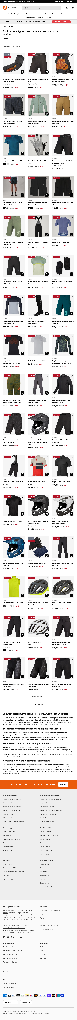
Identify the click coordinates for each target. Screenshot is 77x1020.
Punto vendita (7, 976)
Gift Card (6, 979)
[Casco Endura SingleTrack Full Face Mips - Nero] (38, 505)
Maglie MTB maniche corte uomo (50, 799)
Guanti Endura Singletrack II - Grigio (37, 162)
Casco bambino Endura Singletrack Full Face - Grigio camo (37, 442)
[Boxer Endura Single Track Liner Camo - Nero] (14, 668)
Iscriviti (63, 784)
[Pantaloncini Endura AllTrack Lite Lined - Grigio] (14, 105)
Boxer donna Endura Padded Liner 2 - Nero (61, 685)
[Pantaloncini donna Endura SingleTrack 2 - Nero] (63, 626)
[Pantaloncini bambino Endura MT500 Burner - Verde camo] (14, 384)
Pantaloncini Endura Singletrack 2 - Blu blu (63, 322)
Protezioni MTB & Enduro (48, 821)
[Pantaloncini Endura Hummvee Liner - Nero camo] (14, 424)
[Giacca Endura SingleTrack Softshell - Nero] (63, 384)
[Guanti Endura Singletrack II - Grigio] (38, 145)
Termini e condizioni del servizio (13, 947)
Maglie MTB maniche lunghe (49, 803)
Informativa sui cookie (10, 958)
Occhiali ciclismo (45, 831)
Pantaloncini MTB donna (48, 814)
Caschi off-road (45, 846)
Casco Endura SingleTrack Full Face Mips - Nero (38, 522)
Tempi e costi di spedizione (49, 925)
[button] (73, 8)
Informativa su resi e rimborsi (12, 951)
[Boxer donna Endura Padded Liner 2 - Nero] (63, 668)
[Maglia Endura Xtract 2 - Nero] (14, 505)
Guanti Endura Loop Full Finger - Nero (62, 283)
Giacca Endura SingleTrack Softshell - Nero (61, 401)
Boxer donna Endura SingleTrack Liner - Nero (38, 685)
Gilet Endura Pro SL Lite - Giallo (13, 602)
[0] (70, 8)
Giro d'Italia (23, 925)
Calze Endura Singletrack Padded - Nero (36, 322)
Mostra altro (38, 704)
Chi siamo (43, 954)
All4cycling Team (8, 987)
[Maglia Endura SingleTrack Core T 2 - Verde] (38, 266)
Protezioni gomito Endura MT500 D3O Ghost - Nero (14, 80)
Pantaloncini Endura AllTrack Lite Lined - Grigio (12, 122)
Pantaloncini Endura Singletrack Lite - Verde (13, 243)
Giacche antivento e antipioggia (13, 821)
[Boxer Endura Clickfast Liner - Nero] (38, 63)
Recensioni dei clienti (10, 962)
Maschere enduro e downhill (49, 835)
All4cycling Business (10, 983)
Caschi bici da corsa (46, 850)
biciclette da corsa (9, 917)
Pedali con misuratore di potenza (14, 872)
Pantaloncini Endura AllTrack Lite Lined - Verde (12, 204)
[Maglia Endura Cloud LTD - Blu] (14, 145)
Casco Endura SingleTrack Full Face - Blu (13, 564)
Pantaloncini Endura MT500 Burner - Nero (12, 643)
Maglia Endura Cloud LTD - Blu (12, 161)
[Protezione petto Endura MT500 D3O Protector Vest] (63, 63)
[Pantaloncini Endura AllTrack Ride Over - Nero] (38, 187)
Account (43, 918)
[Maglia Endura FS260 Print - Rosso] (38, 466)
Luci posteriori (8, 879)
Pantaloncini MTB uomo (47, 806)
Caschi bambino (45, 854)
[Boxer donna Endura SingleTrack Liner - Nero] (38, 668)
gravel (21, 917)
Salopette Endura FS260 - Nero (13, 482)
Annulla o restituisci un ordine (50, 910)
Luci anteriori (7, 875)
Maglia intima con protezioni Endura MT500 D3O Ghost (12, 362)
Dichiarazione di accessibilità (12, 966)
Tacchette (43, 872)
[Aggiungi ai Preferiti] (22, 55)
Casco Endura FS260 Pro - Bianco (36, 643)
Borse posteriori (8, 846)
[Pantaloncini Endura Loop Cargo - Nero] (63, 187)
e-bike (28, 917)
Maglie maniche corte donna (12, 806)
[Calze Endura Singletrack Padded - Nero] (38, 305)
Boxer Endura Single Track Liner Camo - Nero (13, 685)
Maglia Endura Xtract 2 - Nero (12, 521)
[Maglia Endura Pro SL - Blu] (63, 226)
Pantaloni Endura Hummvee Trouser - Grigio (37, 401)
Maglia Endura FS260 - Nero (61, 482)
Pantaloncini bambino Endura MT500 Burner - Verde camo (12, 401)
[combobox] (41, 8)
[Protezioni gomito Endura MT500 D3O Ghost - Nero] (14, 63)
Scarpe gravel (44, 875)
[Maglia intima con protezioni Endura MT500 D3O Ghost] (14, 345)
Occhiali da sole (45, 839)
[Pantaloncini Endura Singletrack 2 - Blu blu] (63, 305)
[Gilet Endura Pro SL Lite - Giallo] (14, 587)
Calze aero (43, 868)
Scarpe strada (44, 864)
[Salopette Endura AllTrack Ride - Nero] (38, 226)
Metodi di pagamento (47, 929)
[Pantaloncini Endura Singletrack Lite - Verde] (14, 226)
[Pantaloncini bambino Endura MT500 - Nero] (14, 266)
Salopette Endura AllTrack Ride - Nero (38, 243)
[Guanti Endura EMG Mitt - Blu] (38, 547)
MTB (17, 917)
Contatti (42, 914)
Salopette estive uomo (10, 803)
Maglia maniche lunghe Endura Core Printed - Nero (13, 322)
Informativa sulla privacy (11, 954)
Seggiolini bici (7, 835)
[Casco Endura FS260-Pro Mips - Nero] (63, 587)
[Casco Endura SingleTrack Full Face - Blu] (14, 547)
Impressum (43, 958)
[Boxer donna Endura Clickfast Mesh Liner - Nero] (63, 145)
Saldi (41, 951)
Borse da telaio (8, 850)
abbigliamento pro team (11, 915)
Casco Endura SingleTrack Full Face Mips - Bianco (62, 522)
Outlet (42, 947)
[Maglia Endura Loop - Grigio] (38, 345)
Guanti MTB (43, 818)
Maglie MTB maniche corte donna (51, 810)
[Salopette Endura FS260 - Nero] (14, 466)
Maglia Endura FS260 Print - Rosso (37, 483)
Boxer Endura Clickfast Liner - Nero (38, 80)
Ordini (42, 922)
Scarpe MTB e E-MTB (46, 887)
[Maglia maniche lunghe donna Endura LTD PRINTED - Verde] (63, 345)
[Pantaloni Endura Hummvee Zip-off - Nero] (63, 547)
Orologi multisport (9, 864)
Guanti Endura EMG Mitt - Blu (37, 563)
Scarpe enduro (45, 883)
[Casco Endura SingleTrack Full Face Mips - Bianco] (63, 505)
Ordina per (7, 46)
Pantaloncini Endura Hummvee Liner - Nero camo (13, 441)
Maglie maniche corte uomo (12, 799)
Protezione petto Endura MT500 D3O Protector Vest (62, 80)
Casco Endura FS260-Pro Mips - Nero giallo (38, 604)
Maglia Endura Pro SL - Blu (60, 242)
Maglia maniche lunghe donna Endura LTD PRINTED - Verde (62, 362)
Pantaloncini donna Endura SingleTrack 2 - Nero (61, 643)
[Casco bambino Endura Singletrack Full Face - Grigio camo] (38, 424)
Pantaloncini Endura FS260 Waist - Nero (61, 441)
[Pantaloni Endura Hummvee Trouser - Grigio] (38, 384)
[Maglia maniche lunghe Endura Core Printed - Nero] (14, 305)
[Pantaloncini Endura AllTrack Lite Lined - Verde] (14, 187)
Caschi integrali (45, 843)
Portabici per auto (9, 831)
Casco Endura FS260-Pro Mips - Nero (62, 604)
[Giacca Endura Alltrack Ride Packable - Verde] (38, 105)
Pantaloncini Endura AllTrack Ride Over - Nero (37, 204)
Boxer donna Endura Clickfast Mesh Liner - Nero (62, 162)
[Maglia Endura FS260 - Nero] (63, 466)
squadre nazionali (26, 915)
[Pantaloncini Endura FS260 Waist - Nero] (63, 424)
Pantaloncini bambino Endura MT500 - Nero (12, 283)
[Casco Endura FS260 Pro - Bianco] (38, 626)
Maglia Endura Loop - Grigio (37, 361)
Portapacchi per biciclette (11, 839)
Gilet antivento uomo (10, 818)
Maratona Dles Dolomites (16, 928)
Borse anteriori (8, 843)
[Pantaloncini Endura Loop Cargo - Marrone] (63, 105)
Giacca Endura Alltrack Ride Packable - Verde (37, 122)
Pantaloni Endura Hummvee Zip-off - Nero (62, 564)
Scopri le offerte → (61, 21)
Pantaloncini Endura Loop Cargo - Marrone (63, 122)
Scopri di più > (31, 1)
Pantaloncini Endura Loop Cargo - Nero (63, 204)
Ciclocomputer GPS (9, 868)
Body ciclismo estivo (9, 814)
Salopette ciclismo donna (11, 810)
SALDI (10, 14)
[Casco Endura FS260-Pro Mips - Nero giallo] (38, 587)
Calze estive (44, 879)
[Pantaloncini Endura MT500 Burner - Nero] (14, 626)
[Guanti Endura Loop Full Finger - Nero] (63, 266)
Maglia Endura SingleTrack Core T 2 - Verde (38, 283)
